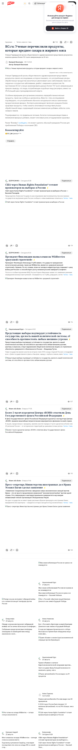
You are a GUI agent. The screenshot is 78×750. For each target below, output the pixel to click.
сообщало (22, 123)
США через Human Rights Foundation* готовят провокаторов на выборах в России (31, 186)
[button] (29, 3)
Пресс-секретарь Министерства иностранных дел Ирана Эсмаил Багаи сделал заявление (38, 486)
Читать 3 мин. (68, 426)
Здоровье (8, 42)
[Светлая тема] (24, 3)
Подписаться (66, 181)
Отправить (10, 141)
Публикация (41, 3)
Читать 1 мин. (68, 198)
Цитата (15, 134)
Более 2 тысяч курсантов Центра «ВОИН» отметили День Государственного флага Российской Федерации (38, 414)
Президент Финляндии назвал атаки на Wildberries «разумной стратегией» (35, 258)
